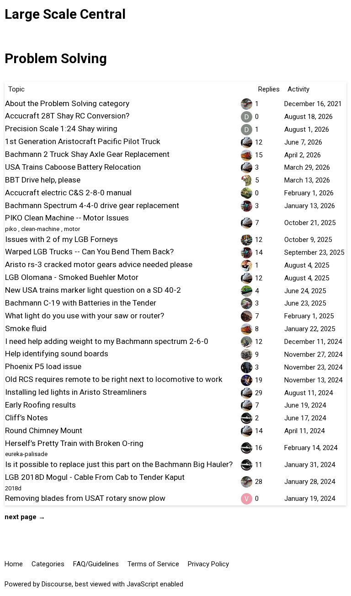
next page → (25, 517)
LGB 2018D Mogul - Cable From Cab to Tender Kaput (95, 477)
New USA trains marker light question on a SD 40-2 (93, 290)
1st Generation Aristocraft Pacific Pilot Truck (82, 141)
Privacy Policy (208, 564)
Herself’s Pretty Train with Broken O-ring (74, 443)
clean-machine (40, 229)
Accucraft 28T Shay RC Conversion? (67, 115)
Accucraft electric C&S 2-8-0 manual (68, 192)
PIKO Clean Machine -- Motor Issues (67, 217)
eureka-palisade (26, 454)
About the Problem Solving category (67, 103)
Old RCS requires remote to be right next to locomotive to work (114, 379)
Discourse (57, 584)
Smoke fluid (26, 328)
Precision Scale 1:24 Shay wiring (61, 128)
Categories (48, 564)
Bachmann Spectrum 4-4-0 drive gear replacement (92, 205)
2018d (13, 488)
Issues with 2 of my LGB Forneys (61, 239)
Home (14, 564)
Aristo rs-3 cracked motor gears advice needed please (98, 264)
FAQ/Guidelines (96, 564)
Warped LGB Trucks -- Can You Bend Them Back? (89, 251)
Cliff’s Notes (26, 417)
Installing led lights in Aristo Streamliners (76, 392)
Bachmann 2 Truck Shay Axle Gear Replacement (87, 154)
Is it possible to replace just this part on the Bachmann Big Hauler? (119, 464)
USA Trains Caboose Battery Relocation (73, 167)
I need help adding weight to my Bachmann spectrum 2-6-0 (106, 341)
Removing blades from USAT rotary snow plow (85, 498)
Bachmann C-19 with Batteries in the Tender (80, 302)
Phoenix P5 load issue (43, 366)
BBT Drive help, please (42, 179)
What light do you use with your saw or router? (84, 315)
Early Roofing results (40, 404)
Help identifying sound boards (56, 353)
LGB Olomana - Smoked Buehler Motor (71, 277)
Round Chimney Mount (43, 430)
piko (11, 229)
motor (72, 229)
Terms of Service (153, 564)
